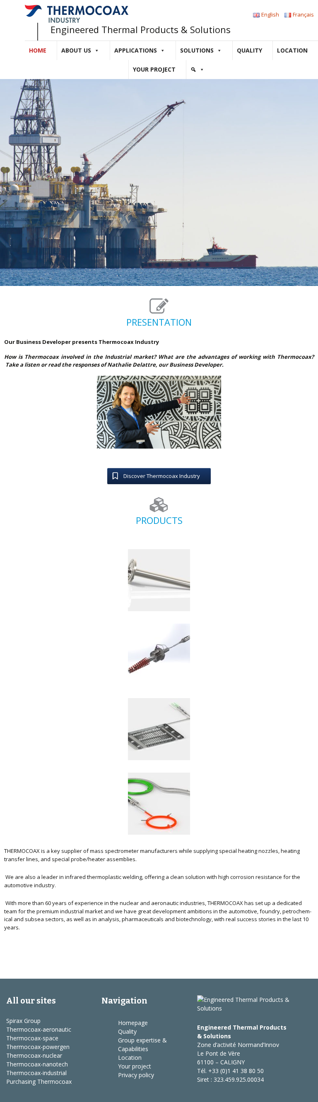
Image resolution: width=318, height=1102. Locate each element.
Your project (154, 69)
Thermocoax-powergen (38, 1047)
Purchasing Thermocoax (39, 1081)
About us (76, 50)
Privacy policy (136, 1075)
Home (37, 50)
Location (292, 50)
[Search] (197, 69)
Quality (249, 50)
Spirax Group (23, 1021)
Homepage (133, 1023)
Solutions (197, 50)
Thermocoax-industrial (36, 1073)
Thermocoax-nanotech (37, 1064)
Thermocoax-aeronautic (38, 1029)
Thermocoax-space (32, 1038)
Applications (135, 50)
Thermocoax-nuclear (34, 1055)
